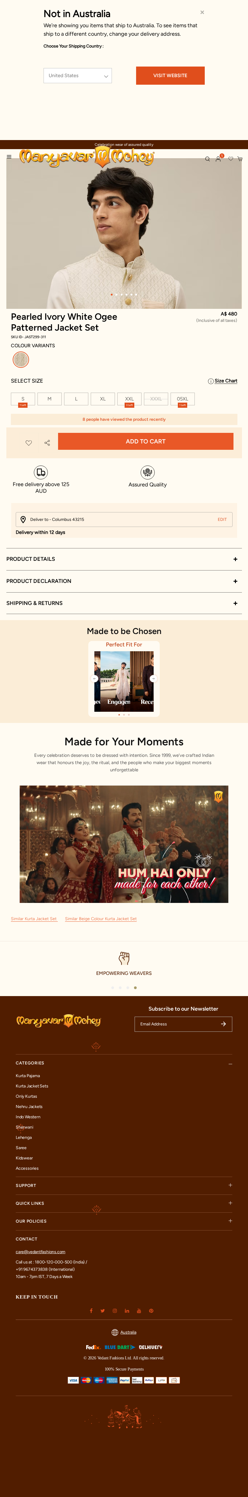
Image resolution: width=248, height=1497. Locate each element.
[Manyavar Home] (103, 157)
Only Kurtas (26, 1096)
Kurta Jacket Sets (32, 1086)
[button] (218, 159)
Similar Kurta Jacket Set (34, 918)
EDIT (222, 519)
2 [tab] (117, 294)
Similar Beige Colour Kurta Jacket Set (101, 918)
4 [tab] (127, 295)
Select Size (27, 381)
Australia (128, 1332)
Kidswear (24, 1158)
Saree (21, 1147)
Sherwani (24, 1127)
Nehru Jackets (29, 1106)
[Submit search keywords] (207, 158)
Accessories (27, 1168)
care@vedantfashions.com (40, 1251)
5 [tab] (131, 295)
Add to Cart (145, 441)
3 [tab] (122, 295)
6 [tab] (136, 295)
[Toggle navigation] (11, 157)
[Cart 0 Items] (240, 159)
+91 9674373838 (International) (45, 1269)
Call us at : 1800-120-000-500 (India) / (51, 1262)
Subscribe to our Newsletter (183, 1008)
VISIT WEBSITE (170, 75)
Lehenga (24, 1137)
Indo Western (28, 1116)
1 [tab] (112, 295)
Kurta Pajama (28, 1075)
